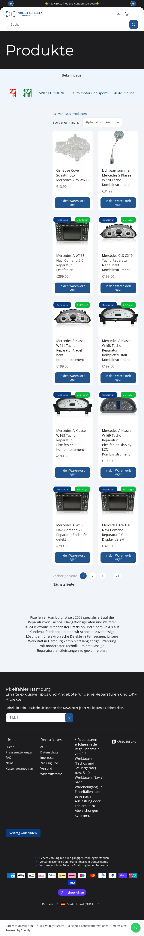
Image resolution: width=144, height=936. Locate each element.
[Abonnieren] (69, 717)
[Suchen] (133, 24)
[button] (135, 14)
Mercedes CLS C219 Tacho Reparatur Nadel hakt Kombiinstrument (117, 262)
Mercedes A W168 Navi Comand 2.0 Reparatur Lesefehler (70, 262)
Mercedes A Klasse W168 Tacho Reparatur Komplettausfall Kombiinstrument (116, 350)
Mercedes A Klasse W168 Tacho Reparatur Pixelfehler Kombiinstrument (71, 440)
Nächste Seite (63, 584)
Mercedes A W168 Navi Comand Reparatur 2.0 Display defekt (116, 532)
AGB (39, 926)
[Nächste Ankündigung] (133, 3)
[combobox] (72, 24)
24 (117, 576)
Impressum (119, 926)
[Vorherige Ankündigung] (11, 3)
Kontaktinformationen (95, 926)
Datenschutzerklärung (20, 926)
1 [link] (83, 576)
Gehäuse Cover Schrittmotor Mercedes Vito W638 (72, 175)
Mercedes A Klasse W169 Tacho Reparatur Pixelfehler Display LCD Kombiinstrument (116, 442)
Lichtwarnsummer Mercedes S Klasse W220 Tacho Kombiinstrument (116, 177)
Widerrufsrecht (54, 926)
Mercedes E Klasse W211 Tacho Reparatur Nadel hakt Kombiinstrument (71, 350)
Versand (73, 926)
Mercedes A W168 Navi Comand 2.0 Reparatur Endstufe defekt (71, 532)
